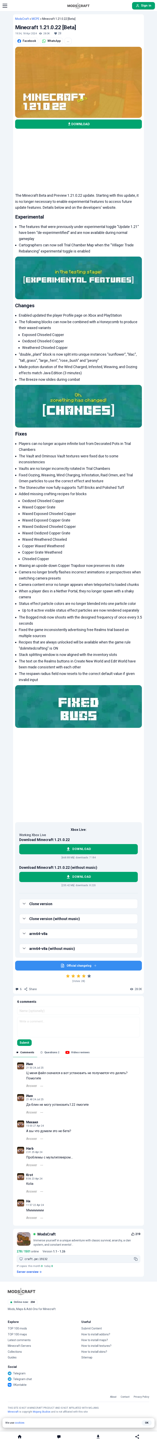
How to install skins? (94, 1351)
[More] (41, 1086)
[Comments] (58, 1436)
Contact (125, 1397)
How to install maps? (94, 1340)
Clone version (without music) (54, 919)
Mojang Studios (41, 1411)
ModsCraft (22, 18)
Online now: (24, 1301)
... (68, 40)
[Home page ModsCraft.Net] (78, 6)
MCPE (35, 18)
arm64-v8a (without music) (52, 948)
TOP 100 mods (17, 1328)
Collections (15, 1351)
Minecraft (13, 1411)
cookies (19, 1422)
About (113, 1397)
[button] (5, 6)
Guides (12, 1357)
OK (146, 1422)
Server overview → (29, 1271)
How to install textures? (96, 1345)
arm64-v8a (38, 934)
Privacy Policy (141, 1397)
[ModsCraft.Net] (21, 1291)
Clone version (40, 904)
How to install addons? (95, 1334)
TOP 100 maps (17, 1334)
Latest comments (19, 1340)
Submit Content (91, 1328)
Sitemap (86, 1357)
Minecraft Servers (19, 1345)
